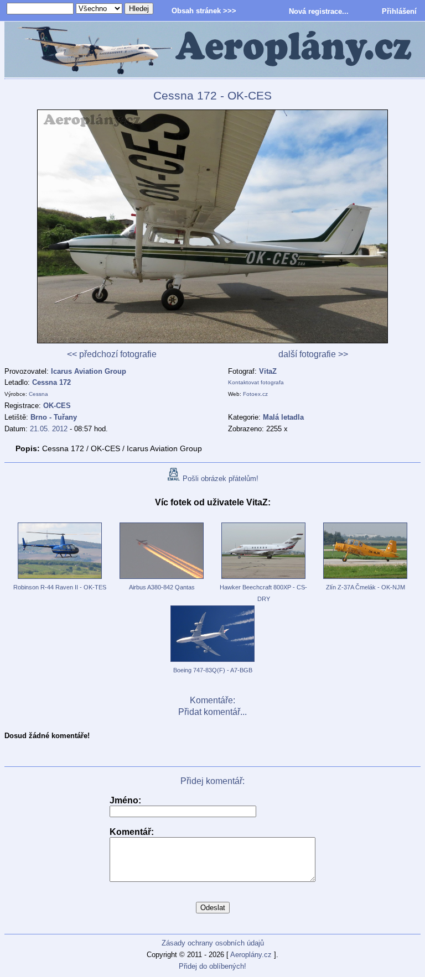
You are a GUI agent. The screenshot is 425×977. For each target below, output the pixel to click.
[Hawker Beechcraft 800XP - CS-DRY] (263, 579)
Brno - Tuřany (53, 417)
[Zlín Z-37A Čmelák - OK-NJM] (365, 579)
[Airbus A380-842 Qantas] (161, 579)
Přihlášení (399, 11)
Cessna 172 (51, 382)
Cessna (38, 394)
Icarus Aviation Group (88, 371)
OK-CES (57, 405)
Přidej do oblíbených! (212, 966)
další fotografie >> (313, 354)
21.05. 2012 (49, 429)
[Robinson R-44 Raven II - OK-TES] (60, 579)
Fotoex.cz (255, 394)
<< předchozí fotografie (112, 354)
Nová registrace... (319, 11)
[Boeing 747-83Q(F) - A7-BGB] (212, 662)
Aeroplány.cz (251, 954)
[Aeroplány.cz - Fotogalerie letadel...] (212, 50)
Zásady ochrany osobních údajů (213, 943)
